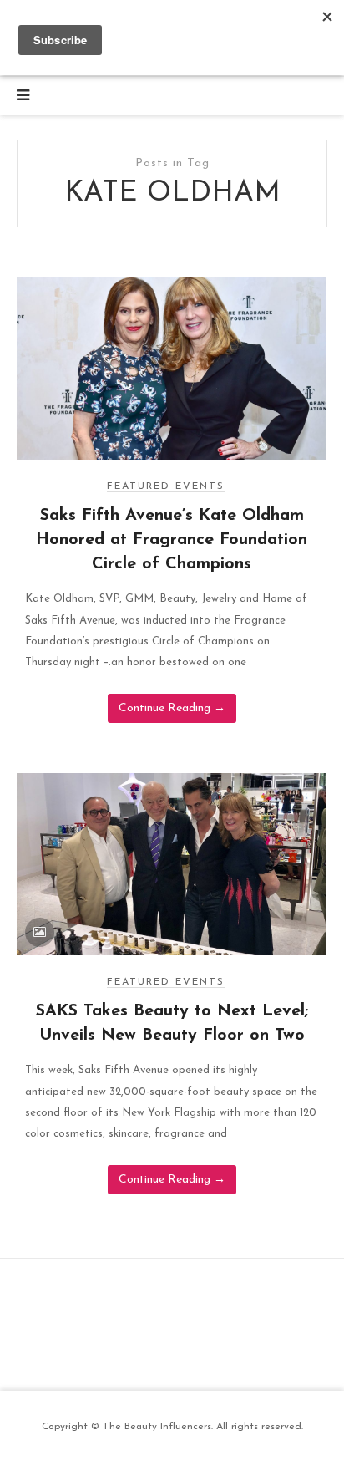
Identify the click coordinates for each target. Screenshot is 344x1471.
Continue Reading (172, 708)
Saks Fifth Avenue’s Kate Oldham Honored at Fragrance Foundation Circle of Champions (171, 540)
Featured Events (166, 486)
